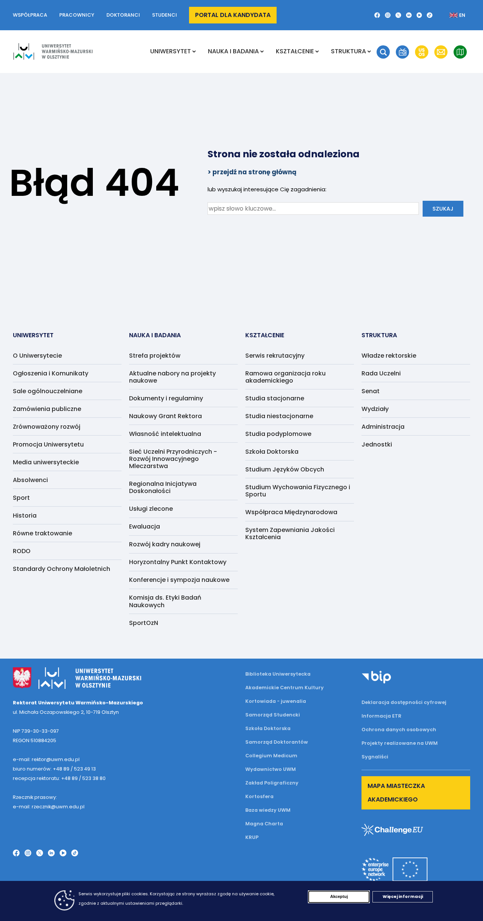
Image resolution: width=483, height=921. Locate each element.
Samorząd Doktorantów (276, 742)
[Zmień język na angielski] (451, 15)
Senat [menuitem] (370, 391)
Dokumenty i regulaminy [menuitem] (166, 398)
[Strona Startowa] (52, 51)
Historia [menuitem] (25, 515)
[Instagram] (388, 15)
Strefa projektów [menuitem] (154, 355)
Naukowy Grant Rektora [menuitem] (165, 416)
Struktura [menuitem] (348, 51)
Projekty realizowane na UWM (399, 743)
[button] (383, 52)
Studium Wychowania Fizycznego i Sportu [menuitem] (297, 491)
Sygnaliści (374, 757)
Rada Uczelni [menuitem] (381, 373)
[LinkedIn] (409, 15)
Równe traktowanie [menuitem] (42, 533)
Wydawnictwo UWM (270, 769)
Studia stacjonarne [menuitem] (274, 398)
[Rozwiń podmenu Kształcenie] (317, 51)
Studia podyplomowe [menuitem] (278, 433)
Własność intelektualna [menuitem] (165, 433)
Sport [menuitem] (21, 497)
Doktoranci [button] (123, 15)
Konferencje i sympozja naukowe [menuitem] (179, 579)
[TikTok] (429, 15)
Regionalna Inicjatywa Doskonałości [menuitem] (163, 487)
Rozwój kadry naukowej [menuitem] (164, 544)
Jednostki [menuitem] (376, 444)
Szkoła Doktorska (268, 728)
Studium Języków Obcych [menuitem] (284, 469)
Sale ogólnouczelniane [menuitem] (47, 391)
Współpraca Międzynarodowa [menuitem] (291, 512)
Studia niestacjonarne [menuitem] (279, 416)
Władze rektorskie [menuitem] (388, 355)
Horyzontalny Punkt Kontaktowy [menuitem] (177, 562)
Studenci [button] (164, 15)
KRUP (251, 837)
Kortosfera (259, 796)
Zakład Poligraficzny (271, 783)
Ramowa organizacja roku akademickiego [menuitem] (285, 377)
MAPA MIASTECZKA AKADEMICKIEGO (396, 792)
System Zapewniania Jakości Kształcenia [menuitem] (290, 533)
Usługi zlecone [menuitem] (151, 508)
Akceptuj (339, 896)
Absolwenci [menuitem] (30, 480)
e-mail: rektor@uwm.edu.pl (46, 759)
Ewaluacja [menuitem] (144, 526)
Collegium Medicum (271, 755)
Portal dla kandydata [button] (233, 15)
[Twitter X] (398, 15)
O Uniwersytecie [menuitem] (37, 355)
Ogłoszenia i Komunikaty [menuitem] (50, 373)
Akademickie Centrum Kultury (284, 687)
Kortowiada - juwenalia (275, 701)
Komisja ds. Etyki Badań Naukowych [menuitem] (165, 601)
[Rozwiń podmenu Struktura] (369, 51)
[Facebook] (377, 15)
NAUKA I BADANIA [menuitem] (233, 51)
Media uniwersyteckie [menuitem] (46, 462)
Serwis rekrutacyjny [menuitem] (275, 355)
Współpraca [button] (30, 15)
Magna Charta (264, 823)
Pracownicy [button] (76, 15)
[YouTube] (419, 15)
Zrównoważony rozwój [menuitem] (46, 426)
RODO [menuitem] (22, 551)
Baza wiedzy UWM (268, 810)
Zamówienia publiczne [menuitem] (47, 409)
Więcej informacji (403, 896)
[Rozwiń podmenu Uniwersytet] (194, 51)
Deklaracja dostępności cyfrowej (403, 702)
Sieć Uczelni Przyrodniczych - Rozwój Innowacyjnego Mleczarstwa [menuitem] (173, 458)
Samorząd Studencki (272, 715)
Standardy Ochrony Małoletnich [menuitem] (61, 568)
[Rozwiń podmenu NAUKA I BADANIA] (262, 51)
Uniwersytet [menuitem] (170, 51)
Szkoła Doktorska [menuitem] (271, 451)
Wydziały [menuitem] (375, 409)
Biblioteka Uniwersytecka (278, 674)
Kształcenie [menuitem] (295, 51)
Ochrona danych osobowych (398, 729)
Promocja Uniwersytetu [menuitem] (48, 444)
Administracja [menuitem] (383, 426)
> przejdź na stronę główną (252, 172)
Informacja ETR (381, 716)
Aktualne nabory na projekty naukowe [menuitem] (172, 377)
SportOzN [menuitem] (143, 623)
